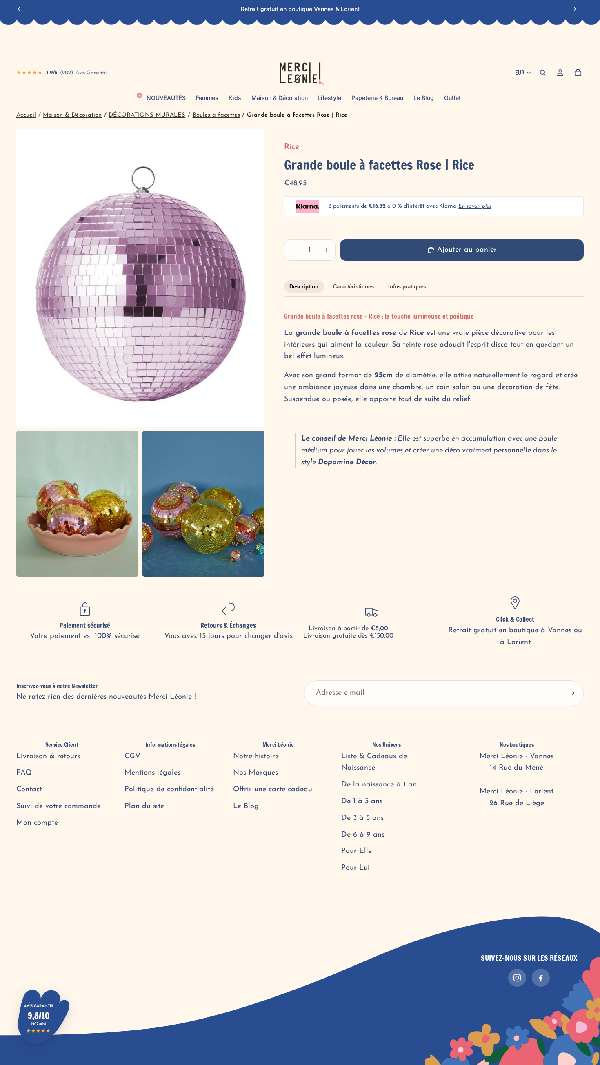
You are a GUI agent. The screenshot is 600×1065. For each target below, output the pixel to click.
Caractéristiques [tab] (353, 286)
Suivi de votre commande (58, 806)
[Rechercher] (543, 73)
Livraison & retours (48, 756)
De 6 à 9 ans (362, 835)
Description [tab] (303, 286)
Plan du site (144, 806)
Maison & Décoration (72, 115)
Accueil (26, 115)
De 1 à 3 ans (361, 801)
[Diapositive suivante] (575, 9)
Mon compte (37, 823)
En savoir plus (474, 206)
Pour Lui (355, 868)
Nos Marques (255, 773)
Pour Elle (356, 851)
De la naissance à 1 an (379, 784)
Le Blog (246, 806)
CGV (132, 756)
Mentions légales (152, 773)
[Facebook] (541, 978)
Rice (291, 147)
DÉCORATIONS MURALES (147, 115)
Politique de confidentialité (169, 789)
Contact (29, 789)
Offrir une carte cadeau (272, 789)
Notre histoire (256, 756)
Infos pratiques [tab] (407, 286)
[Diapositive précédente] (19, 9)
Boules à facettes (216, 115)
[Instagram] (517, 978)
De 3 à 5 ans (362, 818)
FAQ (24, 773)
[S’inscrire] (571, 693)
